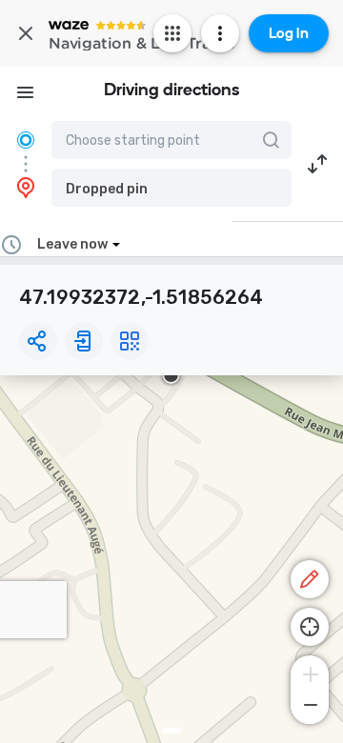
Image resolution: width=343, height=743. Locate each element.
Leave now (72, 244)
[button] (171, 188)
